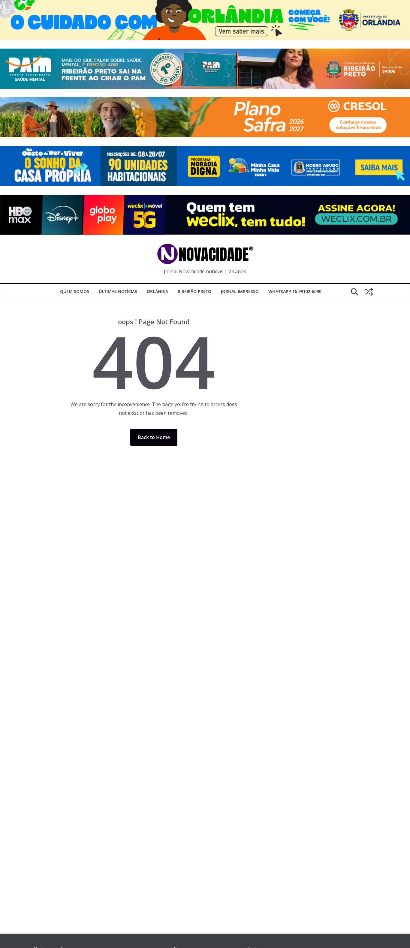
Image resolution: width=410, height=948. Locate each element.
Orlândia (157, 291)
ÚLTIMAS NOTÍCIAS (118, 291)
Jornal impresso (240, 291)
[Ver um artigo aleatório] (369, 292)
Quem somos (74, 291)
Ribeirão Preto (194, 291)
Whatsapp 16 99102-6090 (294, 291)
